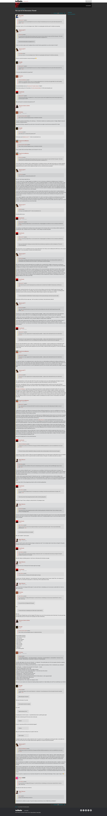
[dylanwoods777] (17, 30)
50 (62, 13)
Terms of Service (33, 812)
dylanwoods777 (21, 20)
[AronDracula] (17, 92)
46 (56, 13)
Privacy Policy (38, 812)
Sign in (16, 806)
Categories (88, 5)
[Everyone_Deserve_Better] (17, 106)
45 (55, 13)
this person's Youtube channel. (33, 86)
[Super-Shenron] (17, 460)
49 (60, 13)
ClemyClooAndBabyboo (22, 79)
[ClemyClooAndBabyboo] (17, 141)
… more (22, 22)
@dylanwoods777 (26, 136)
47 (58, 13)
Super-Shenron (22, 459)
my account (88, 1)
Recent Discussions (71, 14)
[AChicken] (17, 76)
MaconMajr (21, 15)
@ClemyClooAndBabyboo (20, 388)
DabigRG (20, 62)
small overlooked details (36, 88)
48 (59, 13)
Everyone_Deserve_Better (24, 105)
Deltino (20, 777)
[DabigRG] (17, 62)
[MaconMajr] (17, 16)
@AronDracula (41, 419)
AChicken (21, 75)
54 (64, 13)
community (25, 1)
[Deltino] (17, 778)
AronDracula (21, 34)
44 (54, 13)
